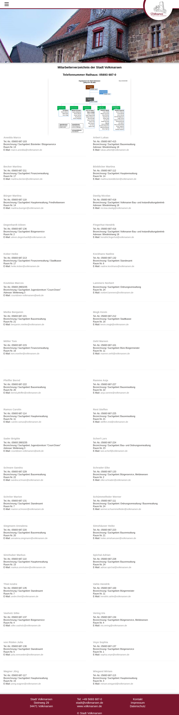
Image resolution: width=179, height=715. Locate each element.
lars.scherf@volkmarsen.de (114, 451)
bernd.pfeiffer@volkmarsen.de (26, 393)
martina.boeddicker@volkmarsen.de (118, 179)
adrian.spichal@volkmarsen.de (116, 567)
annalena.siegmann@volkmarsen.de (29, 538)
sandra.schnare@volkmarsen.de (27, 480)
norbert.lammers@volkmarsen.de (117, 292)
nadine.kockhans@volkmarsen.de (117, 266)
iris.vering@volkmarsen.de (114, 625)
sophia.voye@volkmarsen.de (115, 654)
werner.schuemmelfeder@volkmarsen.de (121, 509)
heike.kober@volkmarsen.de (25, 266)
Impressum (138, 702)
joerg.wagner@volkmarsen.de (26, 684)
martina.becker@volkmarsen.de (27, 179)
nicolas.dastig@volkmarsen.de (116, 208)
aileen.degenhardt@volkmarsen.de (28, 237)
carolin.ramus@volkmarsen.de (26, 422)
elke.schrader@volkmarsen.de (116, 480)
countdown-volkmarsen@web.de (27, 295)
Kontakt (138, 699)
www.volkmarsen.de (89, 706)
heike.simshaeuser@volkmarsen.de (118, 538)
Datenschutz (137, 706)
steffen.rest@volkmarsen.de (114, 422)
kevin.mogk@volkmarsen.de (115, 324)
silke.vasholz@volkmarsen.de (26, 625)
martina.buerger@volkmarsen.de (27, 208)
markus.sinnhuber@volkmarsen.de (28, 567)
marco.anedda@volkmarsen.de (26, 150)
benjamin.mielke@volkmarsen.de (27, 324)
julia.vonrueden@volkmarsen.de (27, 654)
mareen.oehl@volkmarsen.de (115, 353)
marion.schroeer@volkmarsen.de (27, 509)
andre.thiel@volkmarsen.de (24, 596)
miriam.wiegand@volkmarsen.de (117, 684)
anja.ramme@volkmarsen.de (115, 393)
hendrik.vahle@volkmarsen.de (116, 596)
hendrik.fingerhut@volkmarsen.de (117, 237)
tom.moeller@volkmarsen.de (25, 353)
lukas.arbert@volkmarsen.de (115, 150)
